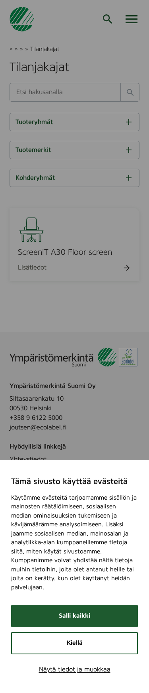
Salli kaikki (74, 616)
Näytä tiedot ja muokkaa (74, 669)
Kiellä (75, 643)
